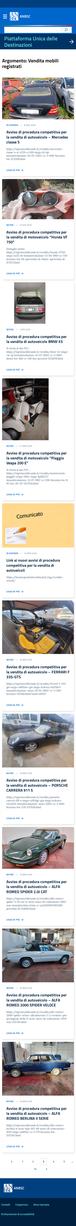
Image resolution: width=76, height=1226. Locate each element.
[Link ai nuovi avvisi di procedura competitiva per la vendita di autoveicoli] (38, 525)
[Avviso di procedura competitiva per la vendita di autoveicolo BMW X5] (38, 303)
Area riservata (41, 1205)
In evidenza (12, 125)
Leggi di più (13, 170)
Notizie (10, 225)
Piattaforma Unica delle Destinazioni (30, 41)
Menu (5, 17)
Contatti (5, 1205)
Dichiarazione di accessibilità (17, 1214)
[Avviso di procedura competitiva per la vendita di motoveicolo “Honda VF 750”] (38, 199)
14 (35, 1169)
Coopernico (21, 1205)
